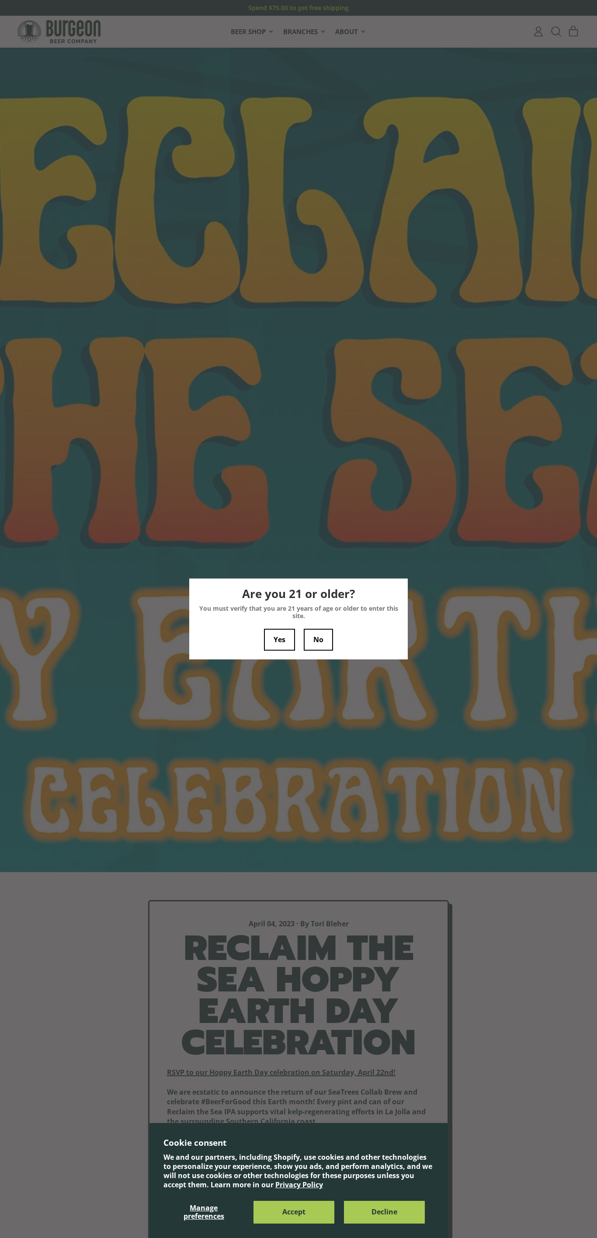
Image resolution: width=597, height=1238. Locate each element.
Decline (384, 1212)
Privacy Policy (299, 1184)
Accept (293, 1212)
